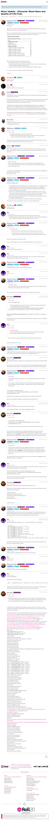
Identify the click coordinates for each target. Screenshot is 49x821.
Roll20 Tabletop (7, 778)
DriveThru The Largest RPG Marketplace (10, 786)
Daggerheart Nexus (30, 779)
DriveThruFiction (7, 790)
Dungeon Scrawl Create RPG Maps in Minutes (32, 788)
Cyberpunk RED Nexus (31, 785)
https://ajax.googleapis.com (33, 617)
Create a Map (29, 790)
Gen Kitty (10, 297)
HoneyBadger (12, 229)
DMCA (29, 764)
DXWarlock (10, 128)
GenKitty (10, 376)
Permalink (9, 24)
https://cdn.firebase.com (28, 618)
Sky (8, 212)
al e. (8, 85)
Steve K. (10, 132)
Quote (13, 24)
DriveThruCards (7, 791)
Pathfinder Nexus (30, 778)
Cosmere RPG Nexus (30, 784)
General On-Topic (13, 16)
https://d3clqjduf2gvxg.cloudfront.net (14, 618)
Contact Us (13, 765)
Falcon (9, 146)
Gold (8, 92)
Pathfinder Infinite (30, 796)
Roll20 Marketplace (8, 781)
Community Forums (4, 16)
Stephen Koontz (12, 21)
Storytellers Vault (30, 800)
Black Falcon (11, 161)
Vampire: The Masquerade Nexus (33, 781)
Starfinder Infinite (30, 797)
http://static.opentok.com (30, 620)
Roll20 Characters (8, 779)
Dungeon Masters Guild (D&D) (32, 794)
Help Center (17, 765)
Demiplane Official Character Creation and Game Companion (36, 776)
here (35, 817)
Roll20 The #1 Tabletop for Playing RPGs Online (12, 776)
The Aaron (10, 77)
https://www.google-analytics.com (20, 617)
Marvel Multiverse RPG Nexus (32, 782)
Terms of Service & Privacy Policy (21, 764)
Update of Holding (17, 30)
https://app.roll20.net (11, 614)
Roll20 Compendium (8, 782)
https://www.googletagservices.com (30, 616)
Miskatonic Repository (31, 799)
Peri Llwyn (10, 120)
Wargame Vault (7, 793)
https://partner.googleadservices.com (14, 616)
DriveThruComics (7, 788)
